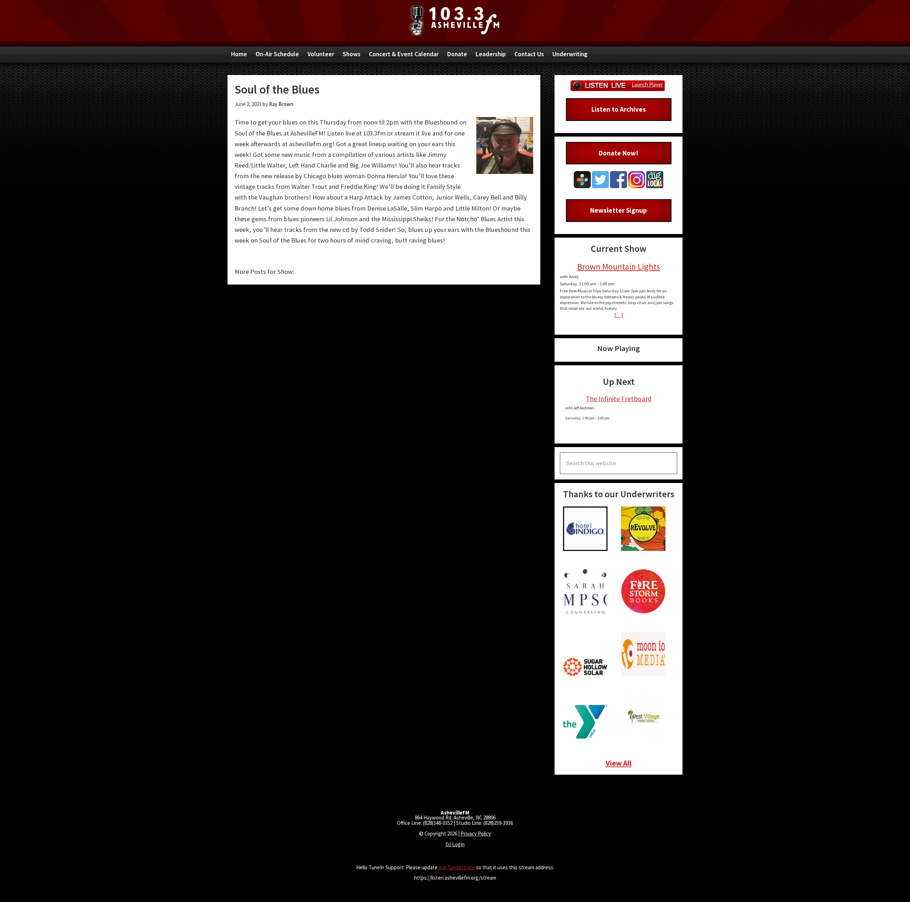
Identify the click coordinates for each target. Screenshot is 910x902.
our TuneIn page (457, 867)
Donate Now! (618, 153)
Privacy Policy (476, 833)
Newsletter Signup (618, 210)
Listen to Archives (619, 109)
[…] (618, 315)
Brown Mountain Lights (618, 266)
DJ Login (455, 844)
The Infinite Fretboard (619, 398)
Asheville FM (455, 20)
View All (619, 763)
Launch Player (647, 84)
